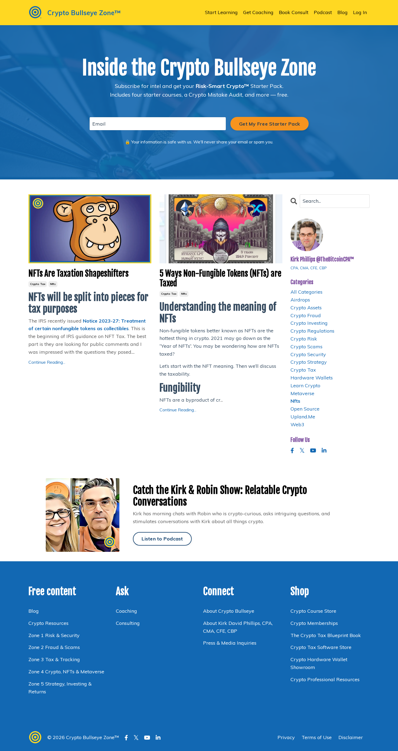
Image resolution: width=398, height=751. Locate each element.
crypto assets (306, 307)
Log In (360, 12)
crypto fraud (306, 315)
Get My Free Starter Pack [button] (269, 124)
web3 (297, 424)
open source (305, 409)
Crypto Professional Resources (325, 679)
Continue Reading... (46, 362)
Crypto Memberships (314, 623)
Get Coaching (258, 12)
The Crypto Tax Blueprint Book (326, 635)
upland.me (303, 417)
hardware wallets (312, 378)
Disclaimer (350, 737)
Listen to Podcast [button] (162, 539)
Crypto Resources (48, 623)
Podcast (323, 12)
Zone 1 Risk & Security (54, 635)
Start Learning (221, 12)
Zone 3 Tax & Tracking (54, 659)
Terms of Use (317, 737)
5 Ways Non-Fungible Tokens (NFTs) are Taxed (220, 278)
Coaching (126, 611)
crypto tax (37, 284)
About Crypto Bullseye (228, 611)
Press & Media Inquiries (229, 643)
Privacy (287, 737)
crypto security (308, 354)
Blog (342, 12)
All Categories (306, 292)
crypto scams (306, 346)
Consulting (128, 623)
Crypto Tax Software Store (321, 647)
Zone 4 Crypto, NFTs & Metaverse (66, 671)
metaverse (302, 393)
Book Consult (293, 12)
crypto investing (309, 323)
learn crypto (305, 385)
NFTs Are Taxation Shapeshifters (78, 273)
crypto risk (304, 339)
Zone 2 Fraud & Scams (54, 647)
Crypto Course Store (313, 611)
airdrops (300, 300)
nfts (53, 284)
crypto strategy (309, 362)
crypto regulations (312, 331)
